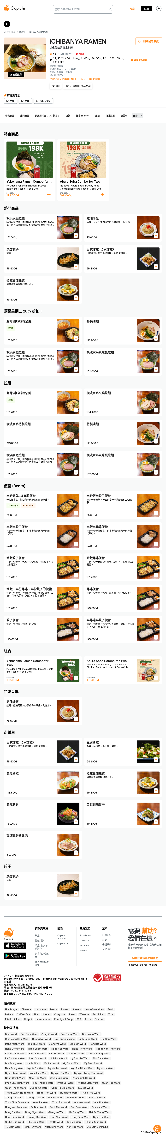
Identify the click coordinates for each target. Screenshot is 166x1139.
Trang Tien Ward (46, 1092)
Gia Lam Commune (97, 1126)
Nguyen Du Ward (60, 1073)
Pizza (88, 1019)
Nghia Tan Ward (57, 1068)
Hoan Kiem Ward (14, 1117)
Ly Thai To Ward (80, 1058)
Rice (36, 1014)
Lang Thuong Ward (98, 1053)
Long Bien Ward (80, 1117)
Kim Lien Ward (37, 1053)
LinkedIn (84, 940)
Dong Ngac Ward (34, 1112)
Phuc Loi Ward (65, 1082)
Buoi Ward (11, 1034)
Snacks (99, 1019)
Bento (53, 1009)
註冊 (146, 8)
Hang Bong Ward (14, 1048)
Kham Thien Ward (15, 1053)
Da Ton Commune (65, 1039)
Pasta (72, 1014)
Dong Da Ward (13, 1112)
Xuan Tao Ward (61, 1102)
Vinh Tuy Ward (96, 1097)
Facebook (85, 935)
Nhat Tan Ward (37, 1078)
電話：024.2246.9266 (17, 990)
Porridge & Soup (63, 1019)
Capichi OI (62, 943)
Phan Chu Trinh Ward (17, 1082)
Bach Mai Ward (58, 1107)
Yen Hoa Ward (82, 1102)
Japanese (40, 1009)
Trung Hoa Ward (90, 1092)
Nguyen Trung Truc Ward (88, 1073)
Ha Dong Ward (77, 1112)
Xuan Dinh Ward (54, 1126)
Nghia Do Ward (35, 1068)
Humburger (11, 1009)
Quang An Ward (38, 1087)
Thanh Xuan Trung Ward (19, 1092)
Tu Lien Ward (55, 1097)
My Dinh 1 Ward (71, 1063)
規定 (37, 935)
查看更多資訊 (141, 60)
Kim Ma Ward (56, 1053)
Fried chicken (94, 79)
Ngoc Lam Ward (38, 1073)
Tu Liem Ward (13, 1126)
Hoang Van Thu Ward (108, 1048)
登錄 (132, 8)
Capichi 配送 (9, 32)
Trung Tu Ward (35, 1097)
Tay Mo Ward (85, 1087)
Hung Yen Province (16, 1107)
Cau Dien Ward (29, 1034)
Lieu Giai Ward (37, 1058)
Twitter (83, 950)
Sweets (76, 1009)
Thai (110, 1014)
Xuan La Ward (40, 1102)
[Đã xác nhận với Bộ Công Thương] (107, 978)
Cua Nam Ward (99, 1107)
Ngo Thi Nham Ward (82, 1068)
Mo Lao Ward (51, 1063)
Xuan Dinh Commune (17, 1102)
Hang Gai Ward (59, 1048)
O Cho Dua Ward (59, 1078)
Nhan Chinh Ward (15, 1078)
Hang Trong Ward (82, 1048)
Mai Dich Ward (101, 1058)
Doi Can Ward (108, 1039)
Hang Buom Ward (37, 1048)
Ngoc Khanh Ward (15, 1073)
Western (84, 1014)
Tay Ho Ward (55, 1122)
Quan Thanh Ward (15, 1087)
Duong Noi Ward (41, 1039)
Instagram (85, 945)
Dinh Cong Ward (88, 1039)
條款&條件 (40, 940)
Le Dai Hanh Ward (15, 1058)
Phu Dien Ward (36, 1122)
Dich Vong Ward (91, 1034)
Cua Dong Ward (69, 1034)
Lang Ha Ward (76, 1053)
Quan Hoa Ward (111, 1082)
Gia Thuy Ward (36, 1043)
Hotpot (28, 1019)
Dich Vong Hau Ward (16, 1039)
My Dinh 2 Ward (93, 1063)
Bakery (9, 1014)
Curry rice (59, 1014)
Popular (81, 79)
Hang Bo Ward (98, 1043)
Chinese (26, 1009)
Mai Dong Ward (14, 1063)
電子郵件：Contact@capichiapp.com (28, 993)
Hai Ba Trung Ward (99, 1112)
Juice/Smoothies (94, 1009)
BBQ (79, 1019)
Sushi (111, 1009)
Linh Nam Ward (58, 1058)
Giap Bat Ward (78, 1043)
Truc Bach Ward (68, 1092)
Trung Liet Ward (14, 1097)
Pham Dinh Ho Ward (83, 1078)
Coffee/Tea (23, 1014)
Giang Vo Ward (57, 1043)
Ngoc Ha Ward (105, 1068)
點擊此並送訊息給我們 (145, 958)
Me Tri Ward (33, 1063)
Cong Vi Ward (49, 1034)
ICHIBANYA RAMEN (38, 32)
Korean (46, 1014)
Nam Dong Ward (14, 1068)
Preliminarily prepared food (63, 79)
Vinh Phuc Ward (75, 1097)
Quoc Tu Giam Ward (62, 1087)
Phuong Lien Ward (87, 1082)
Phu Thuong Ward (43, 1082)
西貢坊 (22, 32)
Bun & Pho (98, 1014)
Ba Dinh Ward (38, 1107)
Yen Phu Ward (101, 1102)
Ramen (65, 1009)
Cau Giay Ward (79, 1107)
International (43, 1019)
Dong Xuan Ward (14, 1043)
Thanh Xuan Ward (95, 1122)
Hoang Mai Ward (37, 1117)
